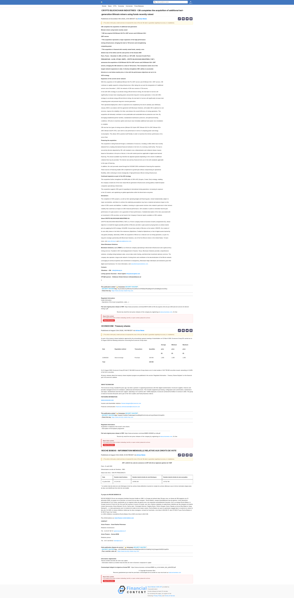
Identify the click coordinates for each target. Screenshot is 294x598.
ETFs (114, 6)
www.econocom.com (107, 400)
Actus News (142, 19)
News (110, 6)
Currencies (129, 6)
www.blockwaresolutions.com (139, 264)
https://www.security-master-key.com (122, 290)
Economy (121, 6)
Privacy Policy (158, 595)
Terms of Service (170, 595)
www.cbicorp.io (111, 241)
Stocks (104, 6)
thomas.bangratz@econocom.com (131, 403)
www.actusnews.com (166, 312)
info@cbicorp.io (117, 270)
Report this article (109, 320)
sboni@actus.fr (118, 540)
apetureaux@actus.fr (120, 531)
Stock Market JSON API (155, 587)
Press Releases (139, 6)
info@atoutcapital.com (133, 273)
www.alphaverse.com (125, 241)
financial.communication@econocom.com (128, 406)
